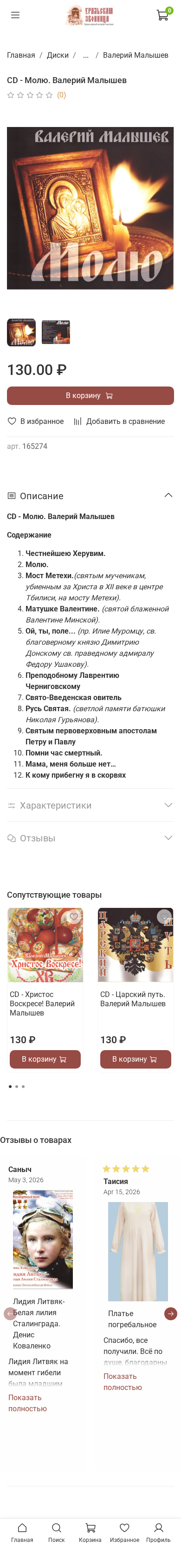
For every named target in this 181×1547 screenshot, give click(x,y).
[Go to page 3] (23, 1086)
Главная (21, 55)
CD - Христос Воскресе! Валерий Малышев (42, 1003)
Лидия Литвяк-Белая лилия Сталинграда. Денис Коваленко (39, 1323)
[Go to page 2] (16, 1086)
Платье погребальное (132, 1319)
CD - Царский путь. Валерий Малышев (133, 999)
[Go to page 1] (10, 1086)
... (86, 55)
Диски (58, 55)
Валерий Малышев (135, 55)
